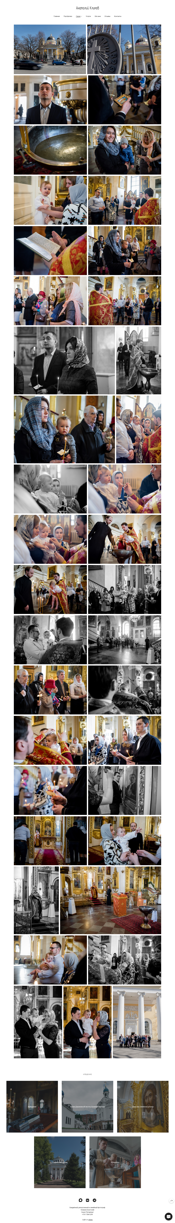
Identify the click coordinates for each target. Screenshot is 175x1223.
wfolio (90, 1220)
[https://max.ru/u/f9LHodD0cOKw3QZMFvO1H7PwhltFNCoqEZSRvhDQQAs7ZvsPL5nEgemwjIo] (80, 1200)
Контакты (117, 16)
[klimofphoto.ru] (87, 7)
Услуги (88, 16)
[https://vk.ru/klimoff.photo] (87, 1200)
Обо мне (98, 16)
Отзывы (107, 16)
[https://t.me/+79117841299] (94, 1200)
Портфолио (68, 16)
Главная (57, 16)
